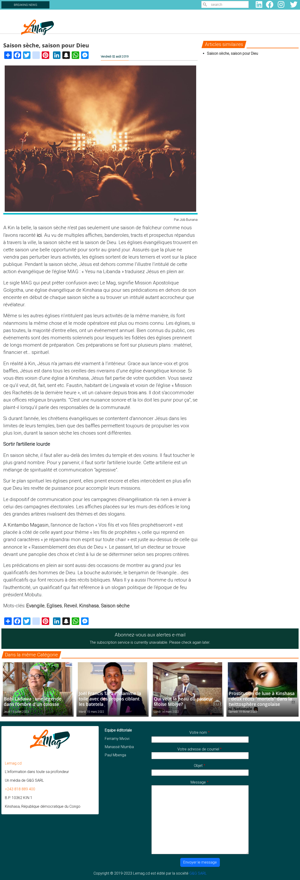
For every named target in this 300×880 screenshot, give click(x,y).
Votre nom (198, 732)
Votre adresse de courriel (198, 749)
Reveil (70, 605)
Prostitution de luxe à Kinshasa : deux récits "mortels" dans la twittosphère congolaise (262, 698)
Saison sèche (115, 605)
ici (39, 235)
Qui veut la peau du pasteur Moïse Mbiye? (183, 701)
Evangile (35, 605)
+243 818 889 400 (20, 789)
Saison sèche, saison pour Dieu (232, 53)
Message (198, 782)
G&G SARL (198, 873)
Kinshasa (89, 605)
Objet (198, 765)
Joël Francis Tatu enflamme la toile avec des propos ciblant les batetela (110, 698)
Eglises (54, 605)
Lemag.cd (13, 763)
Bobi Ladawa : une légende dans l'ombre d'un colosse (32, 701)
